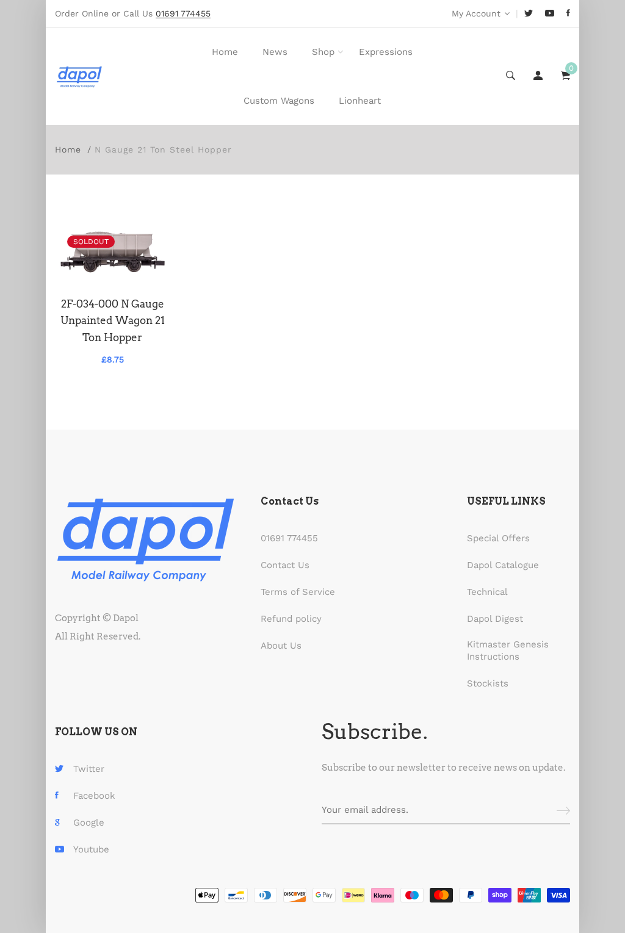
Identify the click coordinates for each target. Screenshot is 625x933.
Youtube (91, 849)
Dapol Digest (495, 618)
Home (225, 51)
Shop (323, 51)
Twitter (88, 768)
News (274, 51)
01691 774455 (289, 538)
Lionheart (360, 100)
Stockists (487, 683)
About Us (281, 645)
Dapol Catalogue (503, 565)
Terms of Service (298, 591)
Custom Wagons (279, 100)
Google (88, 822)
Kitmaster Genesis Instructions (508, 650)
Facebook (94, 795)
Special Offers (498, 538)
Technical (487, 591)
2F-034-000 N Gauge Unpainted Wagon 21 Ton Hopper (112, 320)
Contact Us (285, 565)
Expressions (386, 51)
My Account (476, 13)
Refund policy (291, 618)
